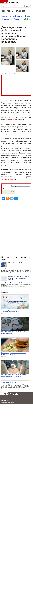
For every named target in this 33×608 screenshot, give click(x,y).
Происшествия (6, 19)
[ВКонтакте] (3, 198)
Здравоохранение (8, 179)
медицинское (18, 103)
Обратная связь (5, 399)
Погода (27, 16)
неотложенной (12, 119)
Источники (19, 16)
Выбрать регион (5, 400)
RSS (13, 402)
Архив (11, 16)
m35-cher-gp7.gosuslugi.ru (10, 73)
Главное (4, 16)
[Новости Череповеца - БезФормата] (9, 2)
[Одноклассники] (8, 198)
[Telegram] (12, 198)
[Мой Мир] (16, 198)
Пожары (17, 19)
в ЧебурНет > (26, 19)
